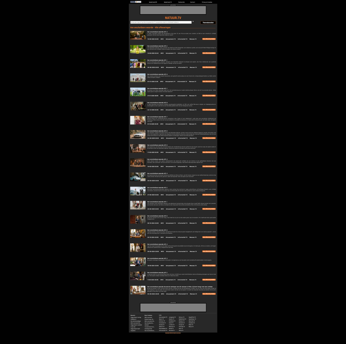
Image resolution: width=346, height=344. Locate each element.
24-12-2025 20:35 (153, 110)
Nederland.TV (168, 2)
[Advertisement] (173, 10)
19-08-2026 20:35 (153, 39)
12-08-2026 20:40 (153, 53)
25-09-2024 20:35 (153, 251)
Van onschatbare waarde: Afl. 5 (157, 145)
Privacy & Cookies (207, 2)
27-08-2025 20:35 (153, 195)
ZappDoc (133, 330)
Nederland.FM (153, 2)
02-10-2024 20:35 (153, 237)
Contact (192, 2)
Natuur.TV (181, 317)
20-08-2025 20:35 (153, 209)
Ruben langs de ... (149, 319)
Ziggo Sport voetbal (136, 325)
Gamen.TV (161, 325)
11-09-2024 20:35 (153, 280)
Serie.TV (181, 330)
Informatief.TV (182, 39)
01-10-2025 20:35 (153, 124)
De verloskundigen (136, 321)
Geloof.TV (161, 326)
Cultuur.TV (162, 321)
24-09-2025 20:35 (153, 138)
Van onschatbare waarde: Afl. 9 (157, 74)
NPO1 (162, 39)
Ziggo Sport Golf (135, 329)
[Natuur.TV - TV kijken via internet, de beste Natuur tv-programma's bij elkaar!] (143, 2)
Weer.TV (191, 325)
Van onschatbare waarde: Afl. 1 (157, 60)
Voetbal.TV (192, 323)
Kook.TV (171, 323)
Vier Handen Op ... (149, 323)
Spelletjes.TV (192, 319)
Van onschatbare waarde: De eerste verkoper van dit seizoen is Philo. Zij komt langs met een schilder (180, 287)
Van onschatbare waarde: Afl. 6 (157, 131)
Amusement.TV (171, 39)
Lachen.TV (171, 325)
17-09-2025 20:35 (153, 152)
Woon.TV (191, 326)
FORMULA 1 (133, 319)
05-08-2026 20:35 (153, 67)
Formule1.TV (162, 323)
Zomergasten (148, 329)
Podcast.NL (181, 2)
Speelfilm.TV (192, 317)
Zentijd (147, 325)
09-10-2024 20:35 (153, 223)
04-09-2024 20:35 (153, 294)
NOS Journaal (148, 317)
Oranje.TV (181, 325)
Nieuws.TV (181, 321)
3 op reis (133, 327)
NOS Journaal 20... (136, 323)
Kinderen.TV (172, 321)
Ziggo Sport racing (136, 317)
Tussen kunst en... (149, 327)
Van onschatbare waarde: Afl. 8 (157, 103)
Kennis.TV (171, 319)
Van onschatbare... (150, 330)
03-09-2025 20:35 (153, 181)
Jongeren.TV (172, 317)
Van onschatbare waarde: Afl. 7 (157, 88)
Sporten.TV (192, 321)
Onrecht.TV (182, 323)
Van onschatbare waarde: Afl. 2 (157, 46)
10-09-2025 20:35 (153, 166)
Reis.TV (181, 328)
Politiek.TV (182, 326)
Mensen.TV (192, 39)
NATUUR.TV (173, 18)
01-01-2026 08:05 (153, 96)
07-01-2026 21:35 (153, 82)
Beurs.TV (161, 319)
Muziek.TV (171, 330)
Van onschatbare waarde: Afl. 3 (157, 32)
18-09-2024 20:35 (153, 266)
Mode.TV (171, 328)
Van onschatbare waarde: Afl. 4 (157, 159)
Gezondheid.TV (163, 328)
